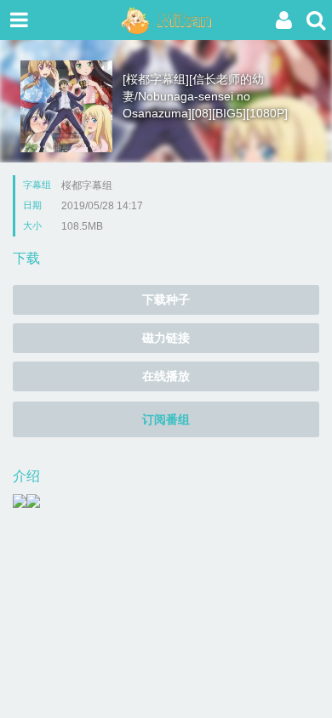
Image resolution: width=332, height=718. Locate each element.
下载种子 (166, 299)
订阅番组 (166, 419)
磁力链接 (166, 338)
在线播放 (166, 376)
